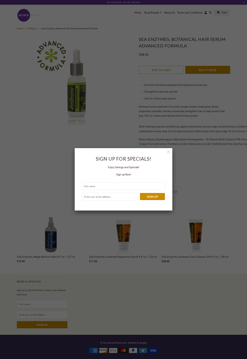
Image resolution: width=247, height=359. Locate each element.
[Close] (168, 152)
